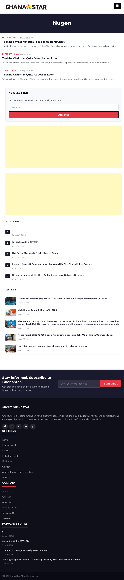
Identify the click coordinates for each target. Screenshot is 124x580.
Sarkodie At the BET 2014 (26, 242)
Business (7, 461)
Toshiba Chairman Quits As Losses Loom (28, 74)
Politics (6, 477)
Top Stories (9, 70)
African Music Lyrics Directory (17, 472)
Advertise (7, 502)
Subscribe (63, 115)
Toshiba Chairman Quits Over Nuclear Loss (29, 58)
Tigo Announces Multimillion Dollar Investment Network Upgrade (48, 275)
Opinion (6, 466)
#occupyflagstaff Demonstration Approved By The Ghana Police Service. (52, 264)
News (5, 440)
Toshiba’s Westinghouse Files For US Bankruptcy (33, 41)
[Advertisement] (63, 147)
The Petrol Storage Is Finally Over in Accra (35, 253)
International (10, 38)
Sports (5, 450)
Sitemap (6, 518)
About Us (7, 491)
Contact (6, 497)
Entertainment (10, 456)
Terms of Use (9, 513)
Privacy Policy (9, 507)
